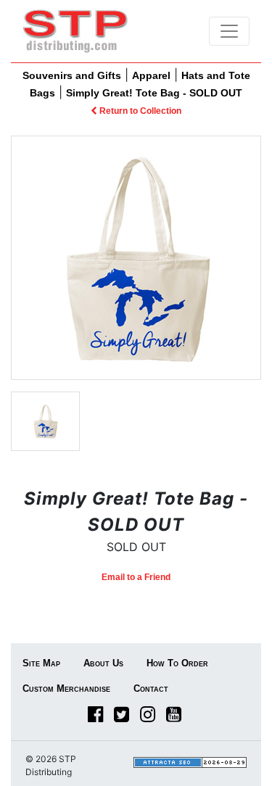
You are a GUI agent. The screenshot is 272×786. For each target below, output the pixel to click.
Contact (150, 688)
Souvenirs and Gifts (71, 75)
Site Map (41, 663)
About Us (103, 663)
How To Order (177, 663)
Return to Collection (139, 111)
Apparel (151, 75)
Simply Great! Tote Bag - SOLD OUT (154, 93)
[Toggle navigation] (229, 31)
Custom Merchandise (66, 688)
